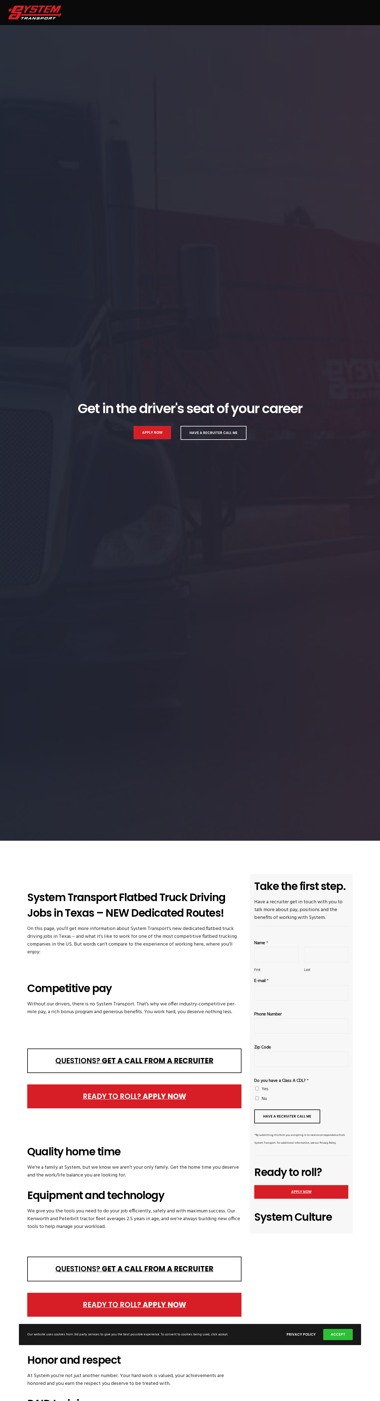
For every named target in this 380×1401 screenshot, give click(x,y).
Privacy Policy (328, 1143)
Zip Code (262, 1047)
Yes (265, 1089)
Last (307, 970)
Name (261, 943)
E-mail (261, 981)
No (264, 1098)
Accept (338, 1334)
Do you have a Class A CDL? (281, 1081)
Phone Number (268, 1014)
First (257, 970)
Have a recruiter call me (287, 1116)
